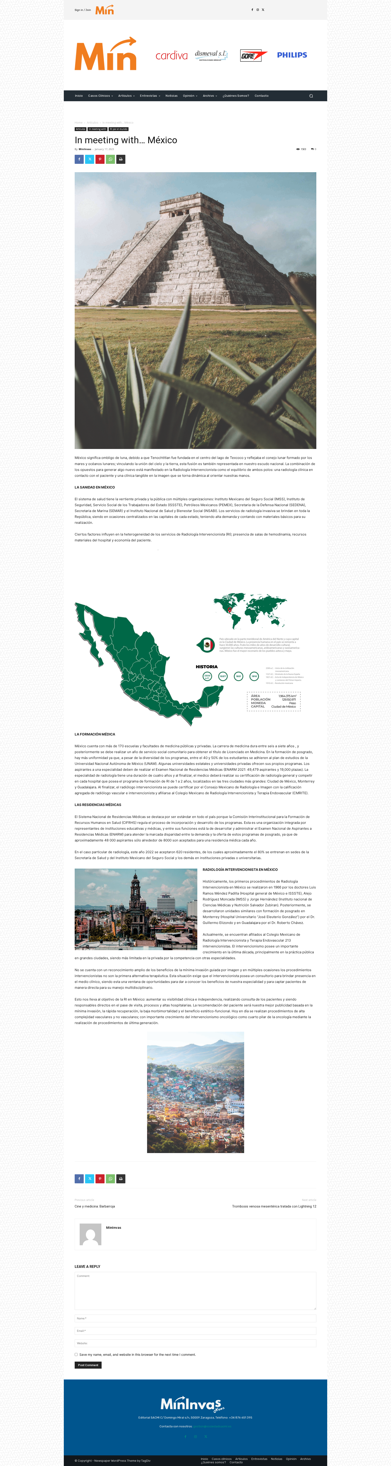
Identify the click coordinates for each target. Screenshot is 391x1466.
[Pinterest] (100, 159)
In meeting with (97, 129)
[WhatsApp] (110, 159)
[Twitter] (263, 10)
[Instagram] (257, 10)
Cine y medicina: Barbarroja (95, 1206)
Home (79, 123)
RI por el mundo (118, 129)
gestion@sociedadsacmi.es (212, 1426)
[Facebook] (252, 10)
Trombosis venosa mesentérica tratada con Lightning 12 (274, 1206)
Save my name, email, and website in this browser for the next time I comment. (137, 1354)
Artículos (92, 123)
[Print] (120, 159)
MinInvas (85, 149)
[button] (311, 96)
